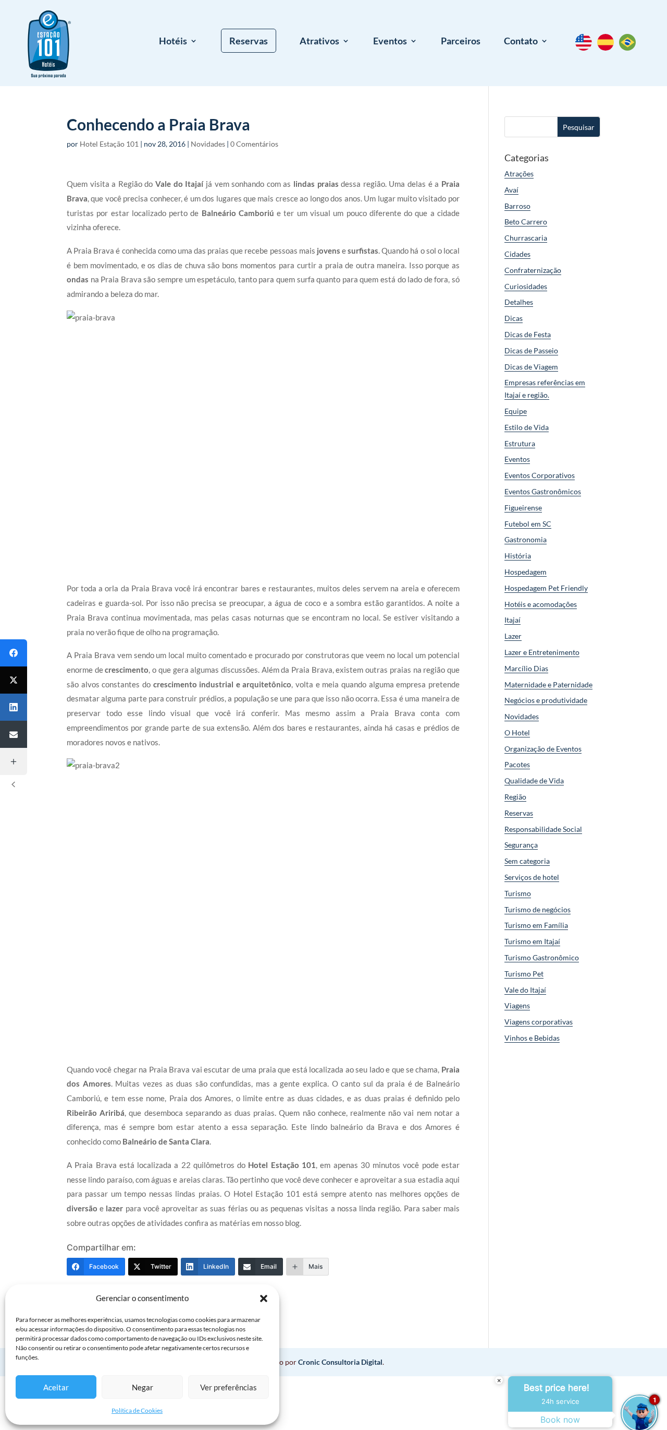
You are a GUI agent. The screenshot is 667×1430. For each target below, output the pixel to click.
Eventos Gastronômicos (542, 491)
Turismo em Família (536, 925)
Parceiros (460, 41)
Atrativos (319, 41)
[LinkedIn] (13, 707)
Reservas (248, 40)
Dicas (513, 318)
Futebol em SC (527, 523)
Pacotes (517, 764)
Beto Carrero (525, 221)
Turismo (517, 893)
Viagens (517, 1005)
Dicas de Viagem (531, 366)
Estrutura (519, 443)
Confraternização (532, 270)
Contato (521, 41)
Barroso (517, 205)
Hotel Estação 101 (109, 143)
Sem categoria (527, 860)
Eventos (390, 41)
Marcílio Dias (526, 668)
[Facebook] (13, 652)
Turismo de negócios (537, 909)
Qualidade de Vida (534, 780)
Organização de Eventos (543, 748)
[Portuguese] (630, 47)
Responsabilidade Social (543, 829)
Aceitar (56, 1387)
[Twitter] (13, 680)
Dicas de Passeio (531, 350)
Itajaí (512, 619)
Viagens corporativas (538, 1021)
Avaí (511, 189)
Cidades (517, 253)
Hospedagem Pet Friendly (546, 587)
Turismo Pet (524, 973)
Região (515, 796)
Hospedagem (525, 571)
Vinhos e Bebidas (532, 1037)
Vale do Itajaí (525, 989)
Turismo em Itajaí (532, 941)
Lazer (513, 635)
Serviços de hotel (531, 877)
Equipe (515, 411)
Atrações (519, 173)
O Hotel (517, 732)
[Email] (13, 734)
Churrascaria (525, 237)
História (517, 555)
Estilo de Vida (526, 427)
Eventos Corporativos (539, 475)
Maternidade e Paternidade (548, 684)
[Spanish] (608, 47)
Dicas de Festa (527, 334)
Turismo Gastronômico (541, 957)
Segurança (521, 844)
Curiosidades (525, 286)
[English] (586, 47)
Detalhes (518, 301)
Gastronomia (525, 539)
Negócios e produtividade (545, 700)
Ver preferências (228, 1387)
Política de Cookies (137, 1410)
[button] (263, 1298)
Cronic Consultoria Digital (340, 1361)
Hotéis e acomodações (540, 604)
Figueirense (523, 507)
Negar (142, 1387)
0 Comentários (254, 143)
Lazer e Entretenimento (541, 652)
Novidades (208, 143)
